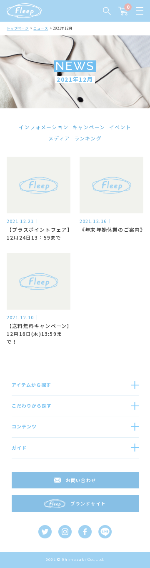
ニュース (40, 28)
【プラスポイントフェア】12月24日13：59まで (38, 233)
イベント (120, 126)
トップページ (18, 28)
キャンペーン (88, 126)
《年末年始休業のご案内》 (111, 229)
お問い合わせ (81, 480)
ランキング (88, 138)
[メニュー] (139, 11)
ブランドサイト (88, 503)
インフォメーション (43, 126)
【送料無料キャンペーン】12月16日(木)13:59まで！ (38, 333)
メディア (59, 138)
